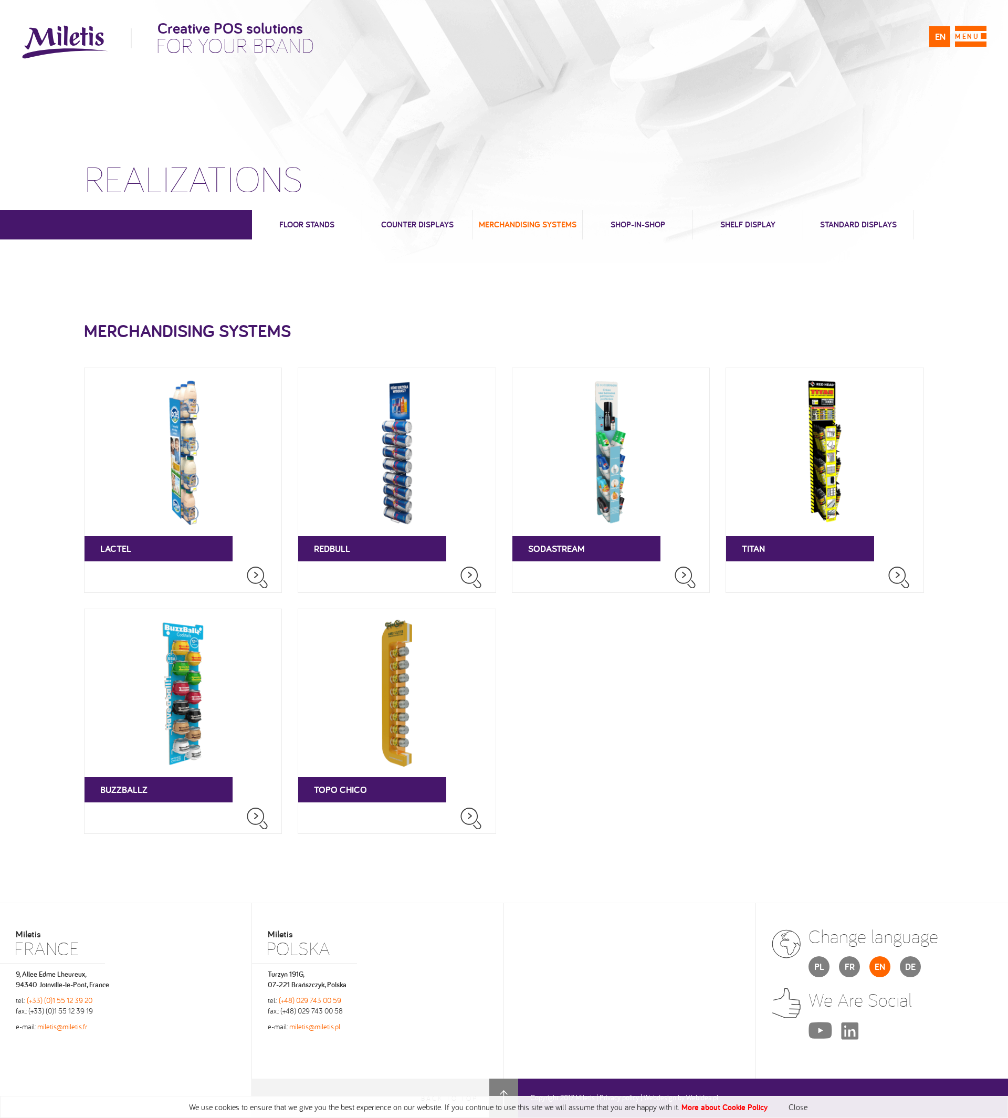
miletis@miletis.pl (314, 1026)
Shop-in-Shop (638, 224)
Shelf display (747, 224)
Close (798, 1107)
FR (850, 966)
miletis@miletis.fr (62, 1026)
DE (910, 966)
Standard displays (858, 224)
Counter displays (417, 224)
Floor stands (306, 224)
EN (940, 36)
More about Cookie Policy (724, 1107)
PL (819, 966)
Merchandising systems (527, 224)
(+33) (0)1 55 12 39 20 (59, 1000)
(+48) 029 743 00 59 (310, 1000)
